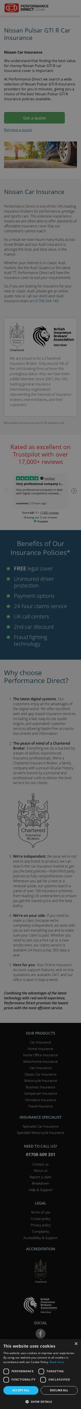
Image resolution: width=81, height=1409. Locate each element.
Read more (57, 1362)
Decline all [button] (59, 1390)
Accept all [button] (20, 1390)
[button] (40, 1401)
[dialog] (40, 704)
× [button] (76, 1344)
